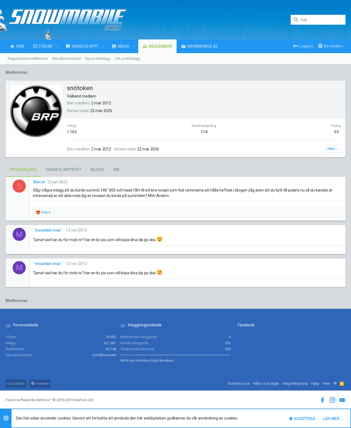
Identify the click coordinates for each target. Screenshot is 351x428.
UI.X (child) (15, 383)
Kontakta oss (238, 383)
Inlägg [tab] (97, 169)
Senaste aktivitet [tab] (63, 169)
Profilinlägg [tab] (23, 169)
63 (336, 131)
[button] (57, 46)
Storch (39, 182)
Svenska (42, 383)
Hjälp (315, 383)
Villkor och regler (266, 383)
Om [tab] (116, 169)
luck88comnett (104, 355)
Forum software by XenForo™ (49, 400)
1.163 (72, 131)
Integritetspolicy (295, 383)
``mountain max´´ (48, 230)
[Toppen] (335, 384)
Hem (326, 383)
